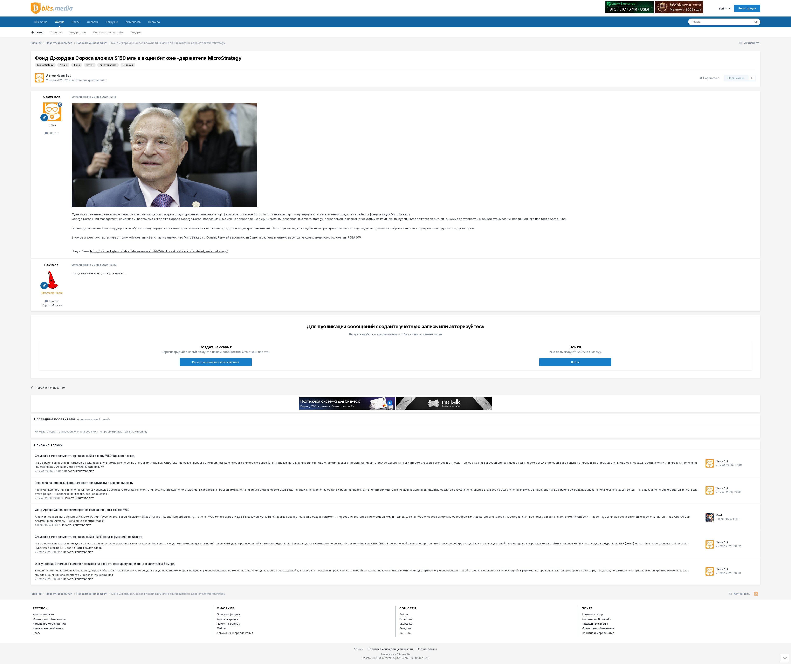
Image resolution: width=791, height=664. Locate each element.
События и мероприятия (598, 633)
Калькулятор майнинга (48, 628)
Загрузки (112, 22)
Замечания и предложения (235, 633)
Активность (133, 22)
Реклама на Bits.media (596, 619)
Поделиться (710, 78)
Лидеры (135, 32)
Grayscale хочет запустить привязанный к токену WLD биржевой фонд (85, 455)
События (92, 22)
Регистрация (747, 8)
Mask (719, 515)
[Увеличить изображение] (164, 155)
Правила (154, 22)
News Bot (63, 75)
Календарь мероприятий (49, 623)
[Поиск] (755, 22)
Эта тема (740, 21)
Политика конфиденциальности (390, 649)
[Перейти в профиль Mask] (710, 517)
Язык (358, 649)
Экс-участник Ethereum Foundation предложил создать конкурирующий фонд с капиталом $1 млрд (105, 563)
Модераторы (77, 32)
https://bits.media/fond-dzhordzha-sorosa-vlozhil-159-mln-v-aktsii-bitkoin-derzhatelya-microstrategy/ (159, 251)
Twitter (403, 614)
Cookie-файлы (427, 649)
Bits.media (40, 22)
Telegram (405, 628)
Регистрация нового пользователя (215, 362)
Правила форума (228, 614)
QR (426, 657)
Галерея (56, 32)
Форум (59, 22)
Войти (724, 8)
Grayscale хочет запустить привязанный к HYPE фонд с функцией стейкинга (88, 536)
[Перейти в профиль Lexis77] (52, 279)
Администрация (227, 619)
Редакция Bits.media (595, 623)
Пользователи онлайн (108, 32)
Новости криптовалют (91, 80)
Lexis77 (51, 265)
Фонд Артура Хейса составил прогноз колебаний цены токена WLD (82, 509)
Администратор (592, 614)
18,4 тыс (53, 301)
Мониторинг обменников (49, 619)
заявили (170, 237)
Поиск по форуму (228, 623)
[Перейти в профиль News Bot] (39, 77)
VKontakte (405, 623)
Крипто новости (43, 614)
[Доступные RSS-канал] (756, 594)
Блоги (76, 22)
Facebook (405, 619)
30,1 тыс (53, 133)
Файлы (221, 628)
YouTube (405, 633)
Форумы (37, 32)
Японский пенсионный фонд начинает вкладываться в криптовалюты (84, 482)
